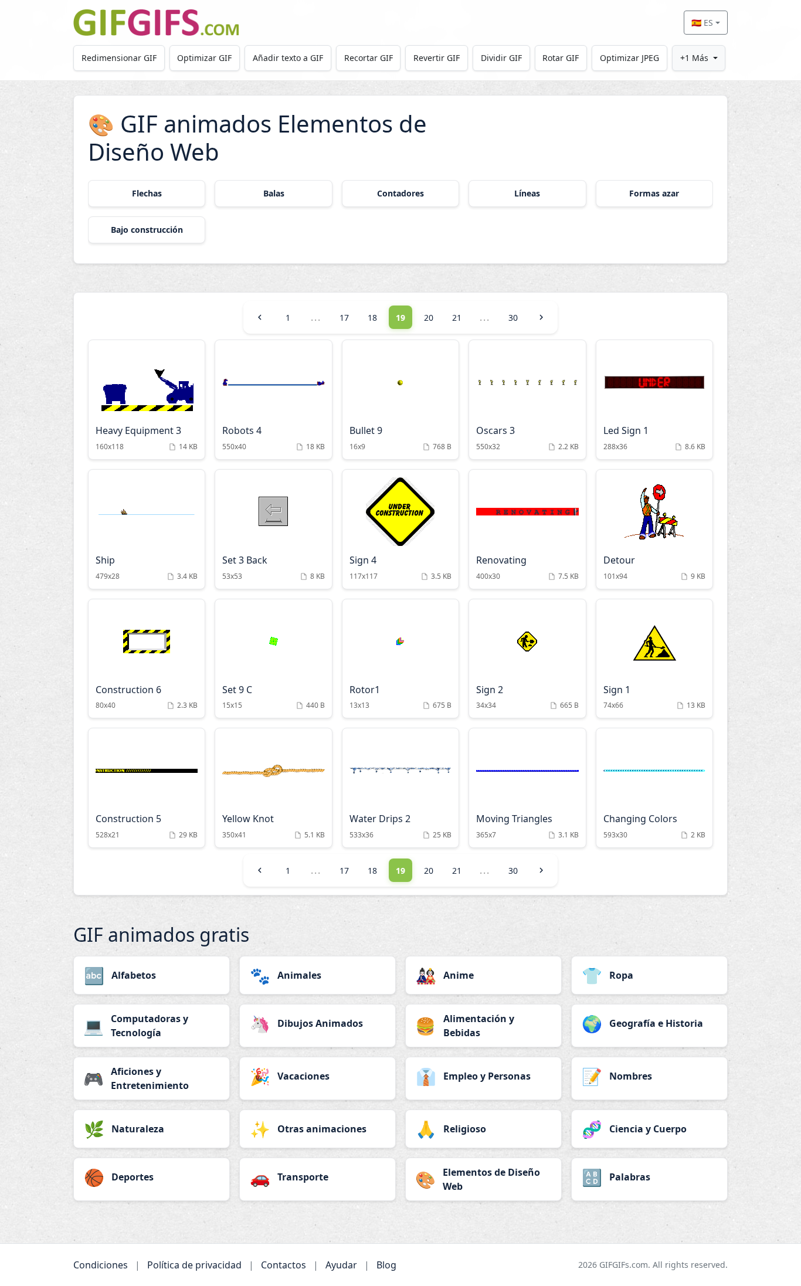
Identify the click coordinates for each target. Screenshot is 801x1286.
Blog (386, 1264)
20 (428, 317)
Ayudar (341, 1264)
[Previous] (259, 317)
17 (344, 317)
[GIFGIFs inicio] (156, 22)
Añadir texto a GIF (288, 57)
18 (372, 317)
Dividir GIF (501, 57)
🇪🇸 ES (702, 22)
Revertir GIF (436, 57)
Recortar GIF (368, 57)
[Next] (541, 317)
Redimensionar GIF (119, 57)
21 (456, 317)
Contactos (283, 1264)
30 (513, 317)
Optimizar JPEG (629, 57)
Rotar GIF (560, 57)
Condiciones (100, 1264)
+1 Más (694, 57)
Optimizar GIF (204, 57)
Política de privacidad (194, 1264)
